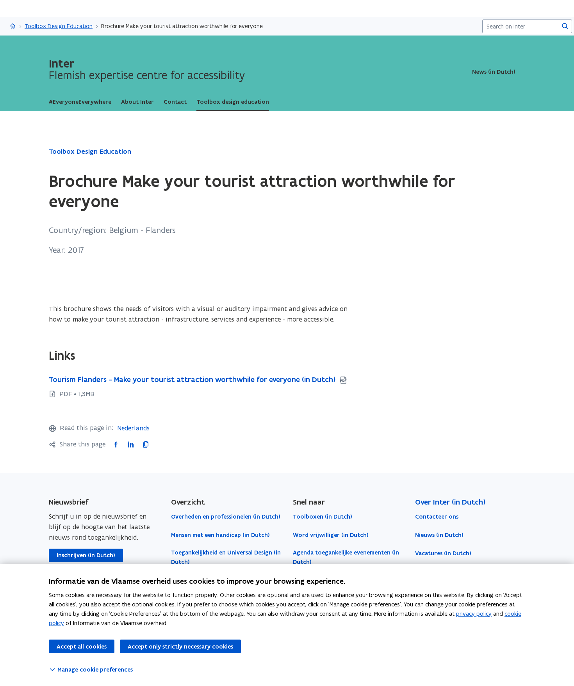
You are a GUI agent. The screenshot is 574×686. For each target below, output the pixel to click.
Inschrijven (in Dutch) (86, 555)
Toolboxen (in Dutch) (322, 517)
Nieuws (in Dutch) (439, 535)
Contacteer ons (436, 517)
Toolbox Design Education (59, 26)
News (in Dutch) (493, 72)
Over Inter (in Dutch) (450, 502)
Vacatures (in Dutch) (443, 553)
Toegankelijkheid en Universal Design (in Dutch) (226, 557)
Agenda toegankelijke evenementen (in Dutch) (346, 557)
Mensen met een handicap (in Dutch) (220, 535)
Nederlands (133, 428)
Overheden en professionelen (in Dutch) (225, 517)
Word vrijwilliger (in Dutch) (331, 535)
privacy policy (474, 613)
